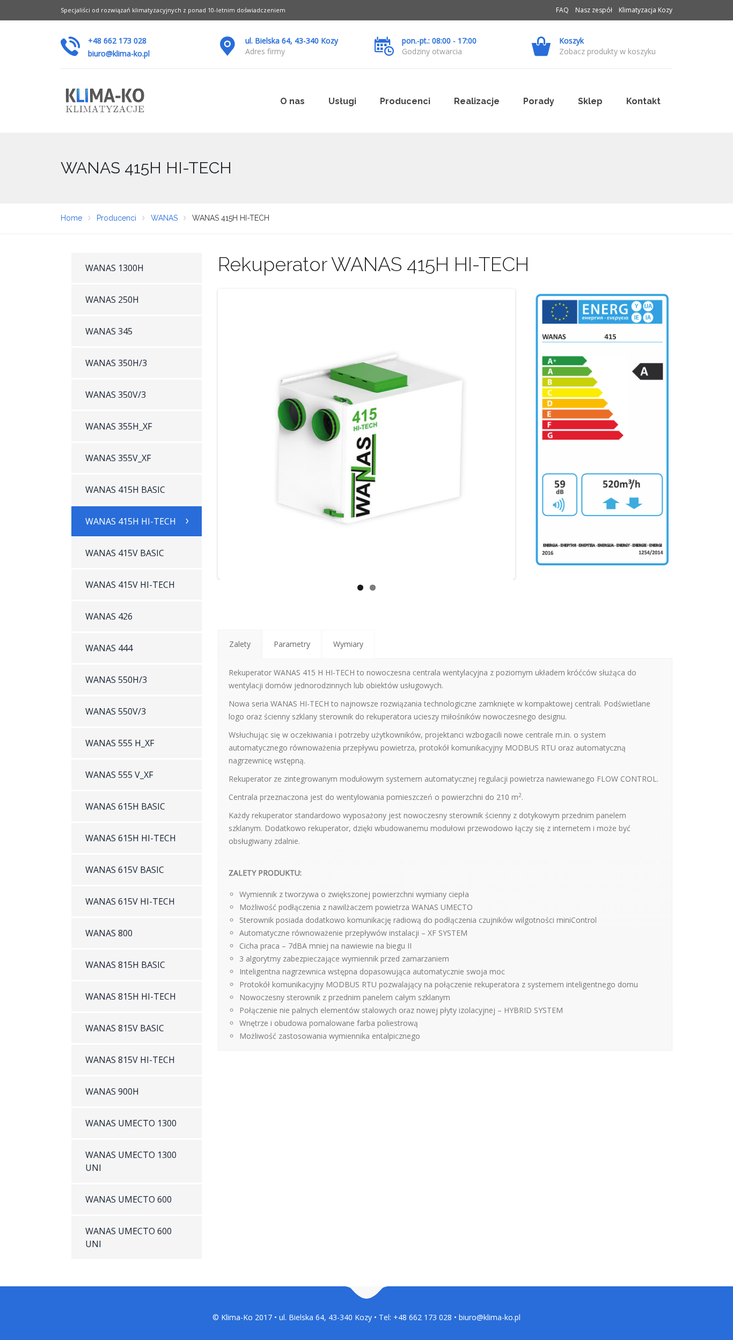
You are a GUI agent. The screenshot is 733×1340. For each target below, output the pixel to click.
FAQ (562, 9)
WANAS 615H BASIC (125, 806)
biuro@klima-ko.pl (119, 53)
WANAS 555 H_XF (119, 743)
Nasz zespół (593, 9)
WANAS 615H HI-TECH (130, 838)
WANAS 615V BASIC (124, 870)
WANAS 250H (112, 299)
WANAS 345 (109, 331)
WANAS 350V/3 (115, 394)
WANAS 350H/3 (116, 363)
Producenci (405, 101)
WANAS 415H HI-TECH (130, 521)
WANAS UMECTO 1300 (131, 1123)
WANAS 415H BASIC (125, 490)
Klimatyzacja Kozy (645, 9)
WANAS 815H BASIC (125, 965)
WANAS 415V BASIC (124, 553)
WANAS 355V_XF (118, 458)
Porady (538, 101)
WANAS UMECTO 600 (128, 1199)
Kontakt (643, 101)
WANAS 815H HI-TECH (130, 996)
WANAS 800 (109, 933)
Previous (204, 434)
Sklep (590, 101)
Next (529, 434)
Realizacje (477, 101)
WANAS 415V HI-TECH (130, 585)
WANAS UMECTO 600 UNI (128, 1237)
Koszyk (571, 40)
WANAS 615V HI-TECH (130, 901)
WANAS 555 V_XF (119, 775)
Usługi (342, 101)
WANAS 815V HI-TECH (130, 1060)
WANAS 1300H (114, 268)
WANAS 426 (109, 616)
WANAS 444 (109, 648)
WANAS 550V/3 (115, 711)
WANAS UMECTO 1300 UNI (131, 1161)
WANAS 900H (112, 1091)
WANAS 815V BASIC (124, 1028)
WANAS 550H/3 (116, 680)
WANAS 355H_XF (118, 426)
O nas (292, 101)
